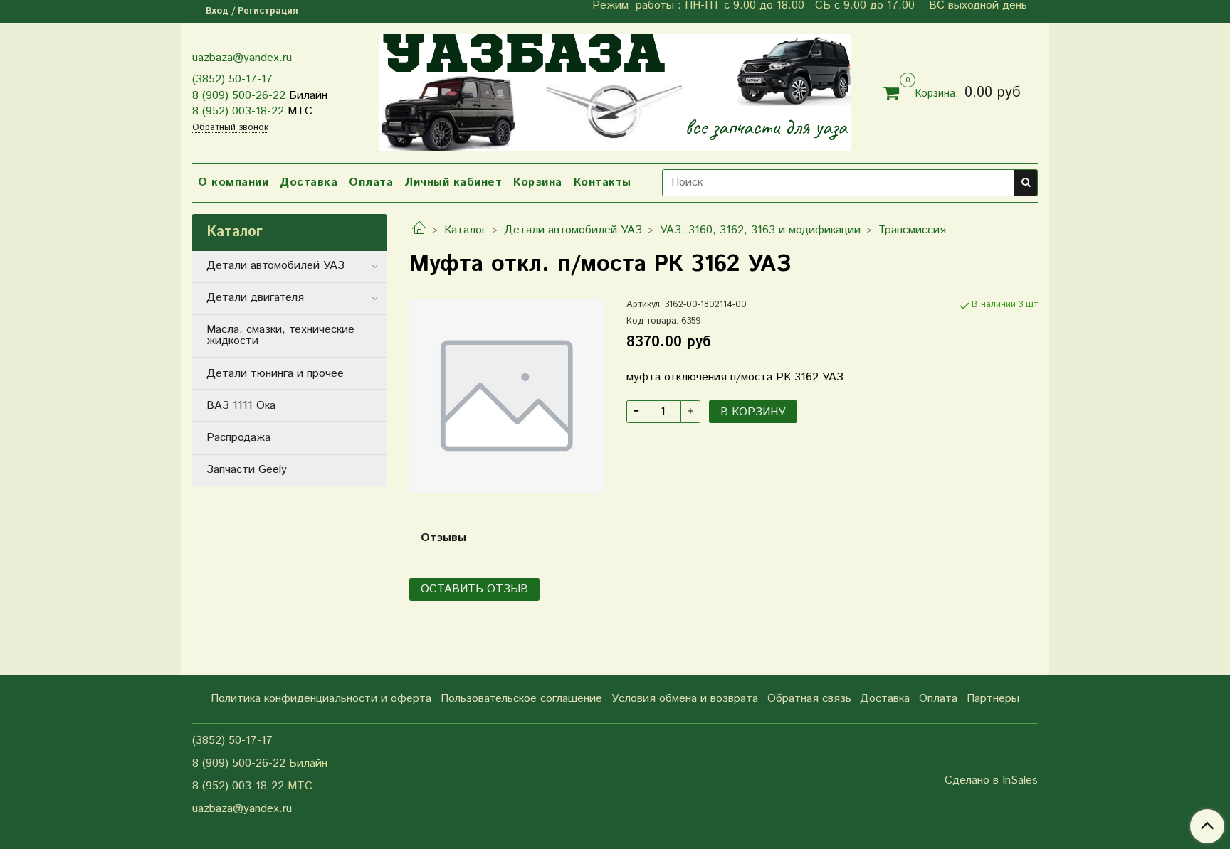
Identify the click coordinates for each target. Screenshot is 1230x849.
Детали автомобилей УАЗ (573, 230)
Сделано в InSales (991, 780)
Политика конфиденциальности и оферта (321, 698)
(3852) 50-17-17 (232, 79)
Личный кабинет (453, 182)
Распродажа (238, 437)
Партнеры (993, 698)
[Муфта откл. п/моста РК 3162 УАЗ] (506, 395)
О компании (233, 182)
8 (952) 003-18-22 (238, 111)
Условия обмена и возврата (684, 698)
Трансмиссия (912, 230)
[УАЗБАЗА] (615, 90)
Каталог (465, 230)
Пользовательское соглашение (521, 698)
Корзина (537, 182)
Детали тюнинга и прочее (275, 373)
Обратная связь (809, 698)
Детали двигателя (255, 297)
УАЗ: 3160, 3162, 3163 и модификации (760, 230)
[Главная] (419, 230)
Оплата (371, 182)
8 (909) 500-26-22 (238, 95)
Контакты (602, 182)
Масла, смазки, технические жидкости (280, 335)
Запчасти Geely (246, 469)
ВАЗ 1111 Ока (240, 405)
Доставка (308, 182)
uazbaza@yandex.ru (242, 58)
